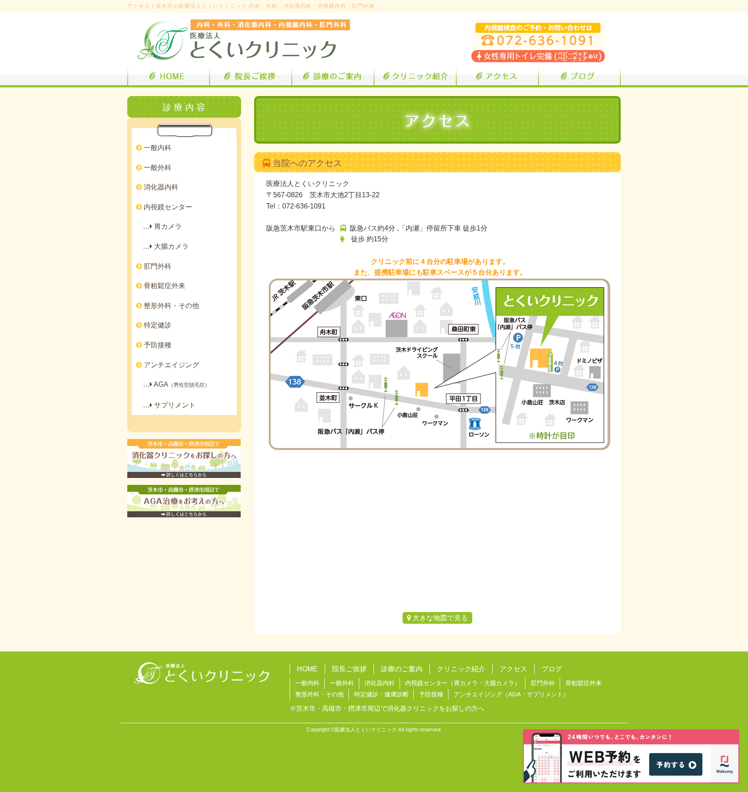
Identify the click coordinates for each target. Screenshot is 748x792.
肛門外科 (156, 266)
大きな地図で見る (439, 618)
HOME (307, 669)
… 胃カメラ (159, 226)
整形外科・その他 (170, 305)
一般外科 (156, 167)
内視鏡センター (167, 207)
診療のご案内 (401, 669)
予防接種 (156, 345)
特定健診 (156, 325)
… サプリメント (166, 405)
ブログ (552, 669)
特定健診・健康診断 (381, 694)
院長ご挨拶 (349, 669)
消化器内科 (160, 187)
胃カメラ (466, 683)
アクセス (513, 669)
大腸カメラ (499, 683)
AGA (514, 694)
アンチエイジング (170, 365)
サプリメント (545, 694)
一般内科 (156, 147)
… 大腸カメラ (162, 246)
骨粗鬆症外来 (163, 285)
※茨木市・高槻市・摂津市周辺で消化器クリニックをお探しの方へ (387, 708)
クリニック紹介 (461, 669)
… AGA (173, 384)
